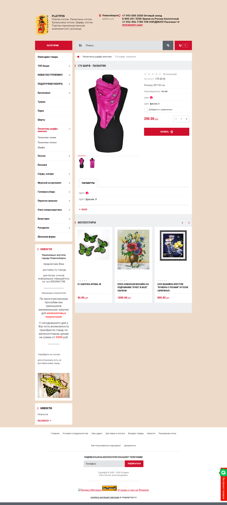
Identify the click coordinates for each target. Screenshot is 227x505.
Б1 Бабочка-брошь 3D (89, 284)
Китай (164, 91)
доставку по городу (54, 269)
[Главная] (78, 57)
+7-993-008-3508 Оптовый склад (142, 15)
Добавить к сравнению (160, 109)
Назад (84, 209)
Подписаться (134, 463)
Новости (43, 414)
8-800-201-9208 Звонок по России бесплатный (150, 18)
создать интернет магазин (105, 497)
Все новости (43, 420)
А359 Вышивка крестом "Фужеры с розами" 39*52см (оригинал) (172, 287)
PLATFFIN (58, 16)
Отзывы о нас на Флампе (133, 490)
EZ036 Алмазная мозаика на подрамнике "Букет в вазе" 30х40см (133, 287)
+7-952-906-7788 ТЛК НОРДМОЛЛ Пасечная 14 (150, 21)
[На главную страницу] (42, 25)
